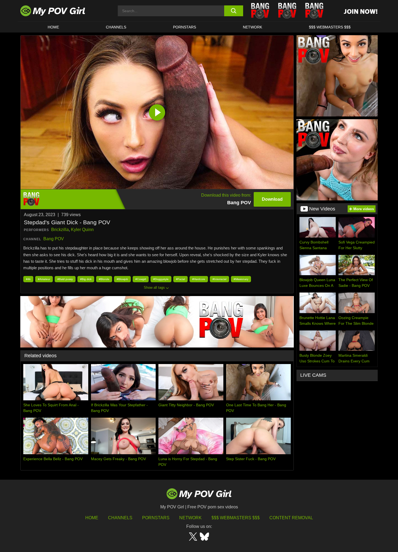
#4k (28, 279)
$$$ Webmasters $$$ (235, 517)
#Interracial (219, 279)
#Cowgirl (140, 279)
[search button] (233, 10)
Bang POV (53, 238)
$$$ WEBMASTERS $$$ (330, 27)
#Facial (180, 279)
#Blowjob (122, 279)
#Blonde (104, 279)
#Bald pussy (65, 279)
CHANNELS (116, 27)
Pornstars (184, 27)
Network (252, 27)
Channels (120, 517)
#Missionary (241, 279)
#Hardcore (198, 279)
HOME (53, 27)
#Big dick (86, 279)
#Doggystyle (161, 279)
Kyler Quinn (82, 229)
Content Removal (291, 517)
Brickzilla (60, 229)
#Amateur (44, 279)
